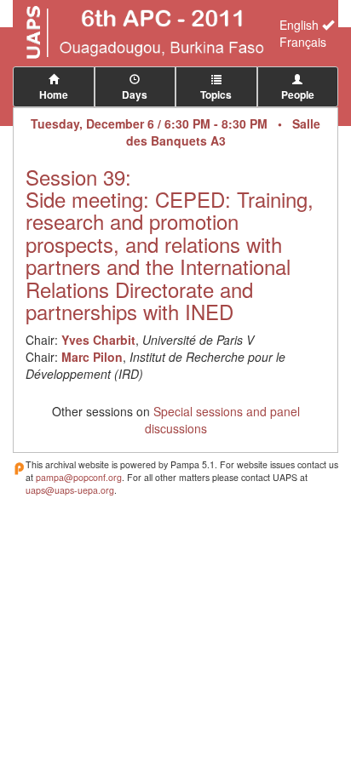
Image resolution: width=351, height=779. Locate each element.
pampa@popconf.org (79, 477)
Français (302, 41)
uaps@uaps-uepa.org (70, 490)
